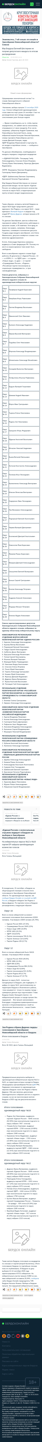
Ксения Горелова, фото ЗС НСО (17, 60)
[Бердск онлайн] (13, 4)
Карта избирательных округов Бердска (19, 1365)
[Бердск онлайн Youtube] (18, 1336)
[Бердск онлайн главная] (15, 1323)
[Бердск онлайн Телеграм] (13, 1336)
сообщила (35, 1278)
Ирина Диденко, (16, 214)
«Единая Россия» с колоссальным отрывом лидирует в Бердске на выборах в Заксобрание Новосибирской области (17, 821)
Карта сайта (7, 1374)
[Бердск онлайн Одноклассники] (4, 1336)
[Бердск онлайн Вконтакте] (9, 1336)
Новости (6, 1342)
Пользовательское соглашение (16, 1350)
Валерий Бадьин (17, 211)
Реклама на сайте (10, 1361)
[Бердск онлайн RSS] (27, 1336)
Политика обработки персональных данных (18, 1355)
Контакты (6, 1346)
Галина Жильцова (13, 853)
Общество (5, 57)
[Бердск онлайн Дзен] (23, 1336)
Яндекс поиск (8, 1370)
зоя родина (28, 1295)
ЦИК (34, 1085)
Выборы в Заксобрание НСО (13, 802)
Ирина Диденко (8, 1298)
